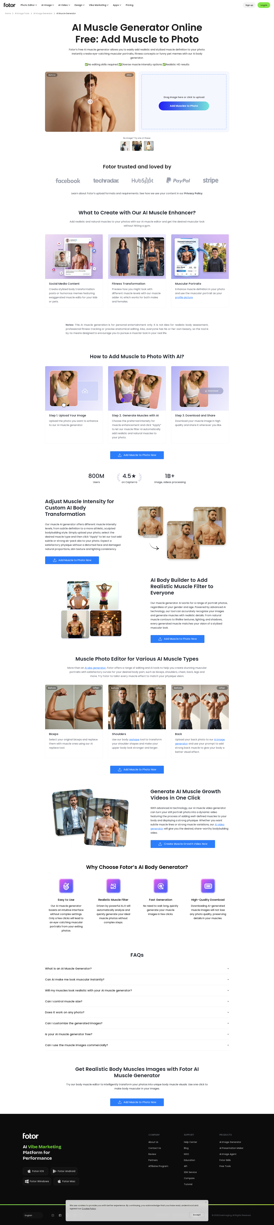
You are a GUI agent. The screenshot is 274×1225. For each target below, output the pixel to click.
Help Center (190, 1142)
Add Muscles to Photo (184, 106)
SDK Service (190, 1172)
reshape (134, 739)
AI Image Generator (42, 13)
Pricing (129, 5)
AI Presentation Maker (231, 1148)
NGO (186, 1154)
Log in (264, 5)
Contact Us (154, 1148)
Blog (186, 1148)
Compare (189, 1178)
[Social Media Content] (74, 256)
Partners (153, 1160)
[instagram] (52, 1215)
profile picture (184, 297)
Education (189, 1160)
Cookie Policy (89, 1208)
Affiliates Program (158, 1166)
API (185, 1166)
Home (8, 13)
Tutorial (188, 1184)
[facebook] (60, 1215)
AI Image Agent (227, 1154)
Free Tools (225, 1166)
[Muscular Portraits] (200, 256)
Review (152, 1154)
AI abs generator (95, 668)
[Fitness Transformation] (137, 256)
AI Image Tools (22, 13)
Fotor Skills (225, 1160)
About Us (153, 1142)
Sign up (249, 5)
